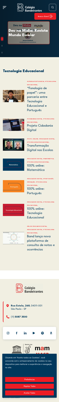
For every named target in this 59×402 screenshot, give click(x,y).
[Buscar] (52, 7)
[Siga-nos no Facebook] (16, 333)
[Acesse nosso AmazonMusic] (51, 333)
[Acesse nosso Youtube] (34, 333)
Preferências (29, 379)
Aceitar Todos (29, 393)
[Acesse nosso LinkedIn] (25, 333)
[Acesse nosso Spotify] (42, 333)
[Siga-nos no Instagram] (8, 333)
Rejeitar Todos (30, 386)
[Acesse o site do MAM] (42, 349)
